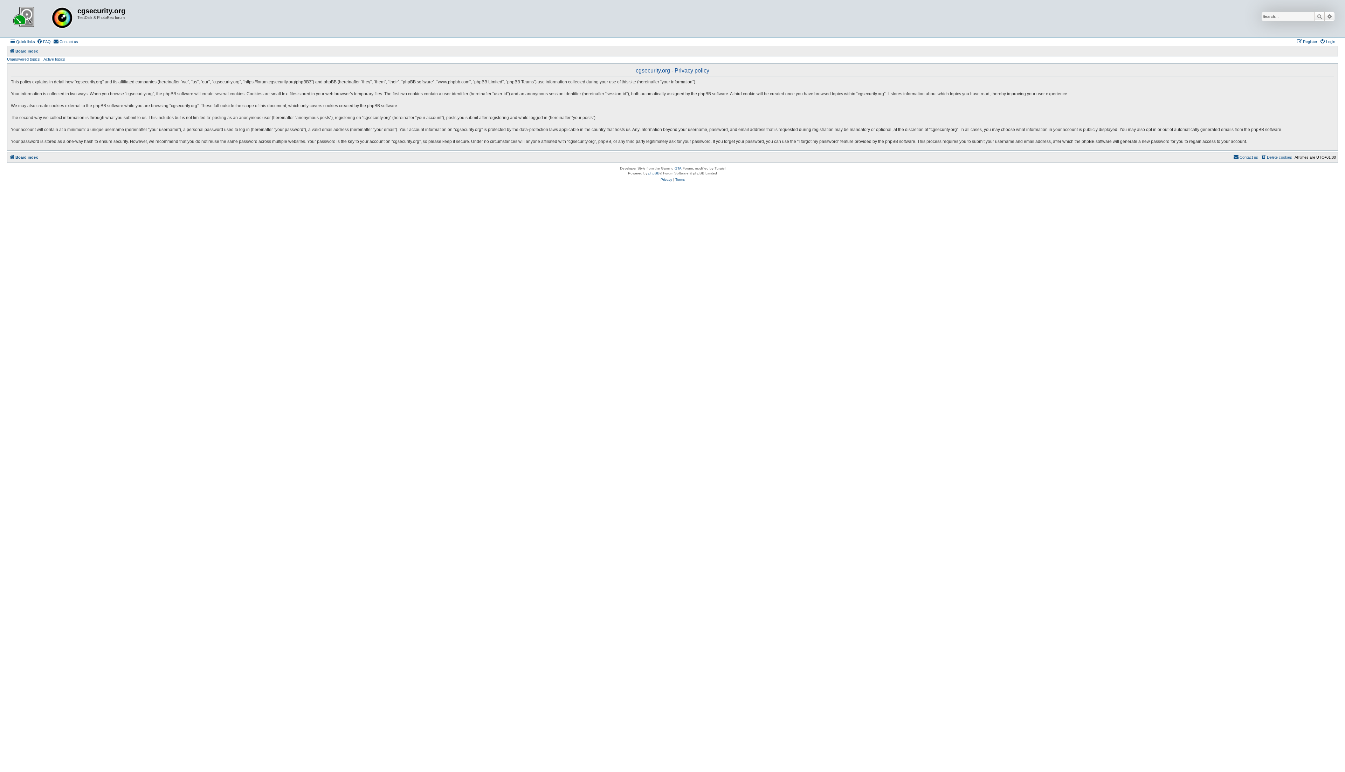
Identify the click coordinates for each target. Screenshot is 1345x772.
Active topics (54, 59)
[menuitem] (44, 41)
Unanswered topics (23, 59)
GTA (678, 168)
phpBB (654, 173)
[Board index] (43, 18)
